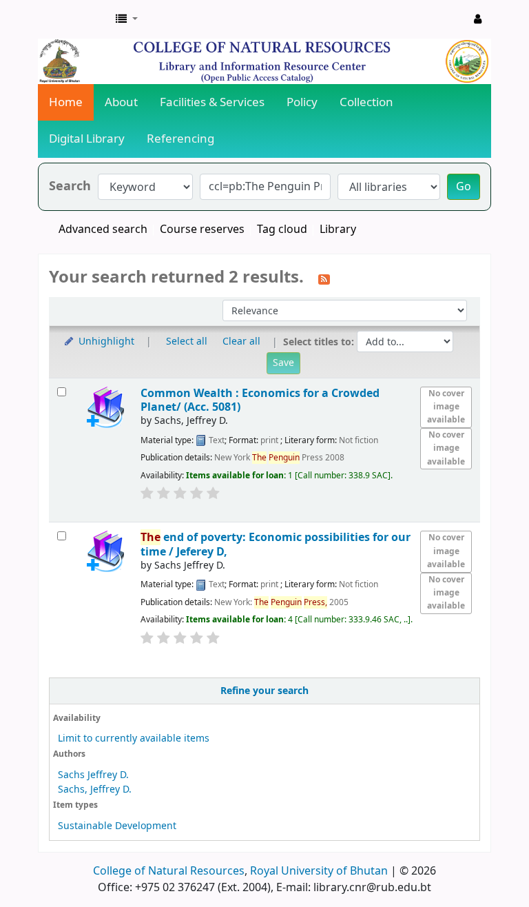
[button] (126, 19)
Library (338, 229)
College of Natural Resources (169, 871)
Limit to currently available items (133, 738)
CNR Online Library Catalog (73, 19)
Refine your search (264, 691)
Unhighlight (105, 341)
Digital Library (87, 138)
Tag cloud (282, 229)
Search (70, 186)
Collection (366, 102)
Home (66, 102)
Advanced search (103, 229)
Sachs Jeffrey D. (93, 775)
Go (463, 187)
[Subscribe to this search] (324, 278)
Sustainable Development (117, 826)
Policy (302, 102)
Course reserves (202, 229)
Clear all (241, 341)
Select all (186, 341)
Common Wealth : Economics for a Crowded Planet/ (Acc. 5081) (260, 400)
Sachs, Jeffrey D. (95, 789)
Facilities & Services (212, 102)
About (121, 102)
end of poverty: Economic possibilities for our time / (276, 544)
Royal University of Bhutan (319, 871)
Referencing (180, 138)
